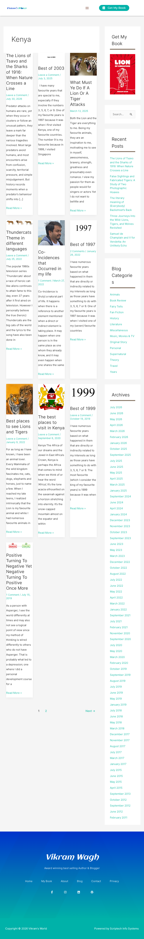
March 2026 (117, 431)
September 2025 (120, 454)
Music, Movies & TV (122, 336)
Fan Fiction (117, 312)
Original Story (118, 342)
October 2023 (118, 532)
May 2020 (116, 651)
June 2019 (116, 692)
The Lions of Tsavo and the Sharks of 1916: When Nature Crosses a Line (19, 72)
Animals (115, 294)
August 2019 (117, 680)
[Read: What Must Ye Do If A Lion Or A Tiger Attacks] (83, 64)
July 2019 (116, 686)
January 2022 (118, 609)
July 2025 (116, 460)
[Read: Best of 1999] (83, 392)
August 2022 (118, 573)
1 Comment (44, 280)
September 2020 (120, 639)
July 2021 (116, 621)
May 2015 (116, 781)
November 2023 (120, 526)
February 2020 (119, 663)
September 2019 (120, 675)
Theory (114, 360)
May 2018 (116, 722)
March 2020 (117, 657)
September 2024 (120, 496)
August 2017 (117, 746)
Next (90, 711)
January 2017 (118, 764)
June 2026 (116, 413)
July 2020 (116, 645)
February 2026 (119, 437)
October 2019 (118, 669)
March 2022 (117, 603)
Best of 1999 (83, 408)
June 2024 (116, 502)
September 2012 (120, 805)
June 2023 (116, 544)
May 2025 (116, 472)
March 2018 (117, 728)
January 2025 (118, 490)
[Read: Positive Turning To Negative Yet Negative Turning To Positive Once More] (19, 545)
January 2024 (118, 514)
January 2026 (118, 443)
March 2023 (117, 556)
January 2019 (118, 704)
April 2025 (116, 478)
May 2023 (116, 550)
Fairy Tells (116, 306)
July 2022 (116, 579)
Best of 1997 (82, 244)
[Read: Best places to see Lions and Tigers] (19, 398)
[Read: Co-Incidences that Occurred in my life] (51, 232)
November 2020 (120, 633)
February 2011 (118, 817)
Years (113, 371)
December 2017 (120, 734)
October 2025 (118, 448)
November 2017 (120, 740)
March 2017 (117, 758)
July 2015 (116, 770)
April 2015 (116, 787)
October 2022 (118, 567)
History (114, 318)
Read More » (14, 208)
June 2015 (116, 776)
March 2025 (117, 484)
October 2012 (118, 799)
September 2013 (120, 793)
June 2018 (116, 716)
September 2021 (120, 615)
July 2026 (116, 407)
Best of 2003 (51, 68)
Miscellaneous (119, 330)
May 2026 (116, 419)
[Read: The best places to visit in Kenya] (51, 397)
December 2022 (120, 562)
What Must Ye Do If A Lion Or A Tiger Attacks (81, 93)
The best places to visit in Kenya (51, 422)
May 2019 (116, 698)
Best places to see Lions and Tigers (18, 426)
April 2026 (116, 425)
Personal (115, 348)
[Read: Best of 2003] (51, 57)
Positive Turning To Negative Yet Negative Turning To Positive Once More (19, 572)
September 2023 (120, 538)
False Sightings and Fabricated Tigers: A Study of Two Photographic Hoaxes (122, 184)
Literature (116, 324)
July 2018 (116, 710)
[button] (87, 8)
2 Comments (77, 251)
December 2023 (120, 520)
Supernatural (118, 354)
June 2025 (116, 466)
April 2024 (116, 508)
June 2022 (116, 585)
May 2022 (116, 591)
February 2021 (119, 627)
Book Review (118, 300)
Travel (114, 365)
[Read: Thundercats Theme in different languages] (19, 222)
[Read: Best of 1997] (83, 228)
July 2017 (116, 752)
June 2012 (116, 811)
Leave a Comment (16, 95)
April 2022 (116, 597)
